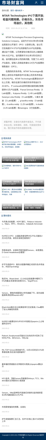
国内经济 (18, 10)
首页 (12, 10)
